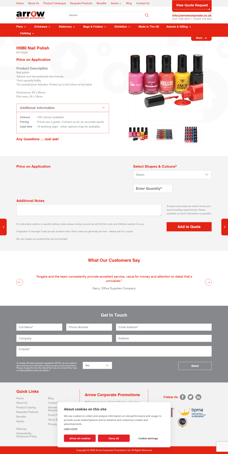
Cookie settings (148, 438)
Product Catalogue (54, 3)
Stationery (65, 26)
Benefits (101, 3)
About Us (33, 3)
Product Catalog (26, 407)
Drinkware (40, 26)
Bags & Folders (93, 26)
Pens (19, 26)
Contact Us (142, 3)
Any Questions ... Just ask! (37, 139)
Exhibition (121, 26)
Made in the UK (149, 26)
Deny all (114, 438)
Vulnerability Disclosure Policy (26, 435)
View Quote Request (192, 5)
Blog (129, 3)
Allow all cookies (79, 438)
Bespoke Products (81, 3)
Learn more (70, 428)
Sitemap (21, 428)
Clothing (25, 33)
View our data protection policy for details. (46, 369)
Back (199, 37)
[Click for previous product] (3, 227)
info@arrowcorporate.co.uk (191, 15)
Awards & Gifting (177, 26)
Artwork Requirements (56, 409)
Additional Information (37, 108)
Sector (115, 3)
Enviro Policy (55, 415)
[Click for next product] (224, 227)
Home (20, 3)
